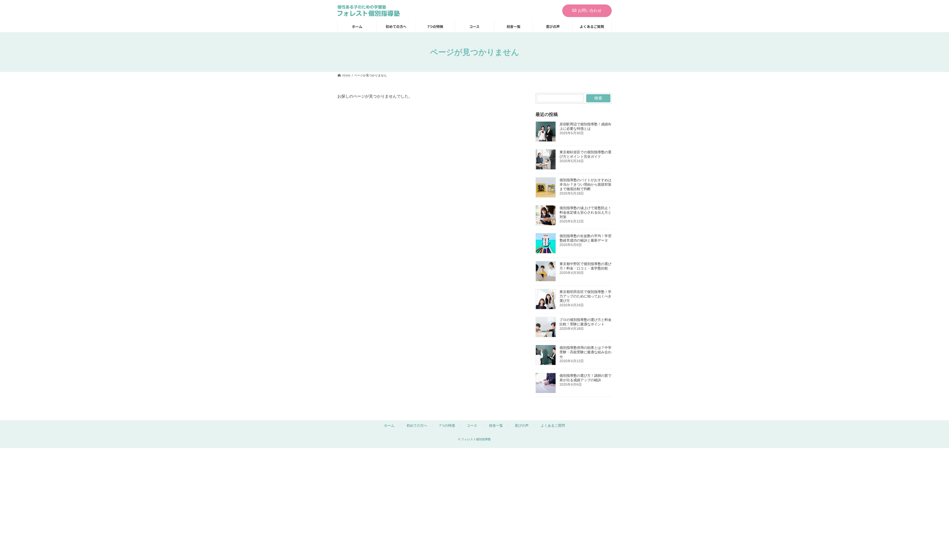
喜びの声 (522, 426)
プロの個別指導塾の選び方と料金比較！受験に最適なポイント (585, 322)
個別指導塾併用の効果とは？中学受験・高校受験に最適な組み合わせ (585, 352)
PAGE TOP (900, 479)
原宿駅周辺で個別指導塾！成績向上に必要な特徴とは (585, 126)
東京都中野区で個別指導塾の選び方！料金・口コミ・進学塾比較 (585, 266)
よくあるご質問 (553, 426)
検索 (598, 98)
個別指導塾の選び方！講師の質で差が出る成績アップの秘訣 (585, 378)
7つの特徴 (447, 426)
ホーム (389, 426)
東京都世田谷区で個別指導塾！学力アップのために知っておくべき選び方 (585, 296)
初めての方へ (417, 426)
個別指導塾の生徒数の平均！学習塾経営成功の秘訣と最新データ (585, 238)
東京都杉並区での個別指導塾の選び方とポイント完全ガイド (585, 154)
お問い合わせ (590, 10)
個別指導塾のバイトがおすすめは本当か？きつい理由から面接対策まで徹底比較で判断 (585, 184)
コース (472, 426)
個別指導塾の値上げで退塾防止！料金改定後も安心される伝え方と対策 (585, 212)
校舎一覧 (496, 426)
